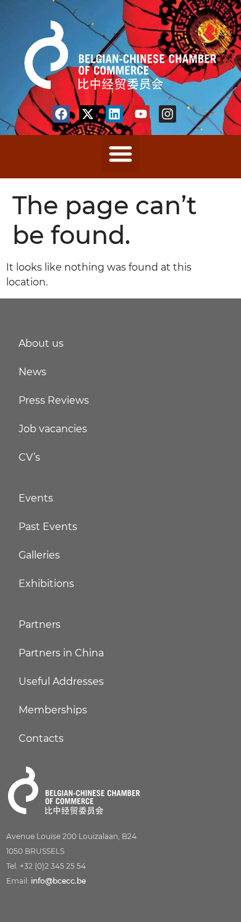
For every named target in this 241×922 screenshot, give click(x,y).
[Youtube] (141, 114)
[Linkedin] (114, 114)
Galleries (39, 555)
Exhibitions (46, 583)
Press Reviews (54, 400)
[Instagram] (167, 114)
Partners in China (61, 653)
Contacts (41, 738)
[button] (120, 153)
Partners (40, 624)
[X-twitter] (87, 114)
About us (41, 343)
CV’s (29, 457)
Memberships (53, 710)
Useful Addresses (61, 681)
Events (36, 498)
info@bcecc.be (58, 880)
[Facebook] (61, 114)
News (32, 372)
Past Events (48, 527)
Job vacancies (53, 429)
